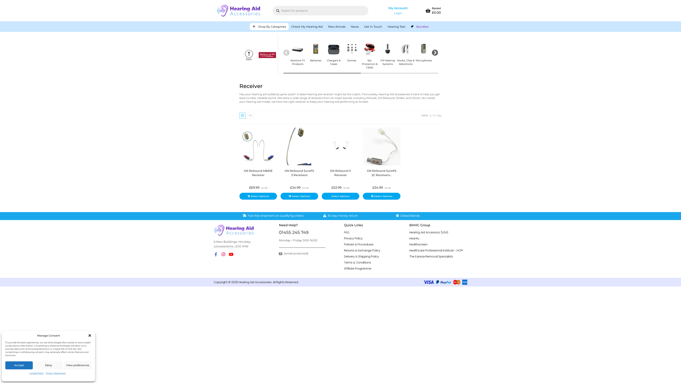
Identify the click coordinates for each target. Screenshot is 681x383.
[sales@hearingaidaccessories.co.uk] (280, 253)
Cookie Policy (36, 373)
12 (430, 115)
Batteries (315, 60)
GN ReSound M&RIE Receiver (258, 173)
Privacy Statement (56, 373)
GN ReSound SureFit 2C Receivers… (382, 173)
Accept (19, 365)
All (440, 115)
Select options (260, 196)
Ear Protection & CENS (370, 64)
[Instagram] (223, 254)
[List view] (250, 116)
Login (398, 13)
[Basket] (428, 11)
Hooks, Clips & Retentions (405, 62)
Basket (436, 8)
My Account (398, 8)
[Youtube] (231, 254)
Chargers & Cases (333, 62)
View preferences (77, 365)
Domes (351, 60)
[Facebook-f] (216, 254)
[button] (90, 335)
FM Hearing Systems (387, 62)
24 (434, 115)
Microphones (424, 60)
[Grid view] (242, 116)
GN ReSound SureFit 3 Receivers (299, 173)
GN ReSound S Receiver (340, 173)
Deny (48, 365)
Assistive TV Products (297, 62)
